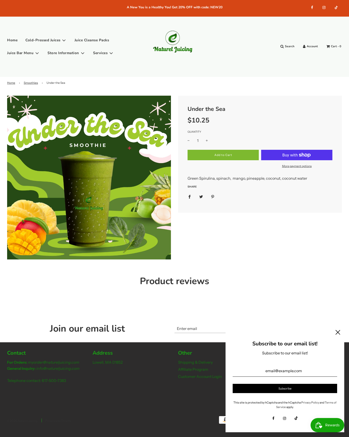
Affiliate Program (193, 369)
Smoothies (31, 83)
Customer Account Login (200, 376)
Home (12, 40)
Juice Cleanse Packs (92, 40)
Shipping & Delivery (195, 362)
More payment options (297, 166)
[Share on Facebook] (189, 196)
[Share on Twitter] (201, 196)
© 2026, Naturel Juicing (22, 421)
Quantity (194, 131)
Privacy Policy (310, 402)
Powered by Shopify (58, 421)
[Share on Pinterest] (212, 196)
